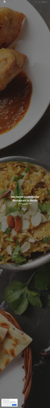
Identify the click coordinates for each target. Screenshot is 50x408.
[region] (9, 403)
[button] (44, 2)
